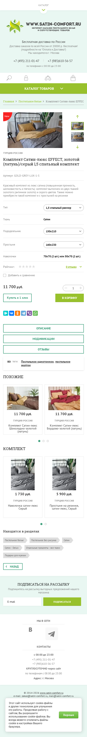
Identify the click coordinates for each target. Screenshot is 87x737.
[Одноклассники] (17, 313)
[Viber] (29, 313)
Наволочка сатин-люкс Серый (23, 507)
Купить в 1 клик (17, 298)
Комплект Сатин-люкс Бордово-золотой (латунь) (64, 427)
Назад (14, 566)
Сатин (66, 540)
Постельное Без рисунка (43, 540)
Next (77, 147)
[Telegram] (23, 313)
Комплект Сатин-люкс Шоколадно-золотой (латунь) (22, 428)
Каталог (43, 5)
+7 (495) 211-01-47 (26, 61)
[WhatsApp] (35, 313)
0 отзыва (71, 267)
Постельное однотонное (37, 361)
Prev (77, 116)
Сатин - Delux (12, 547)
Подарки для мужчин (15, 555)
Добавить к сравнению (21, 275)
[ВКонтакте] (11, 313)
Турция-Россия (13, 153)
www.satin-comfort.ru (51, 692)
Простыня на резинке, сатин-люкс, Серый (64, 507)
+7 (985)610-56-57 (60, 61)
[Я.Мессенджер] (5, 313)
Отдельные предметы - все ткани (43, 547)
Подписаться (62, 601)
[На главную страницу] (43, 26)
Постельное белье (14, 540)
